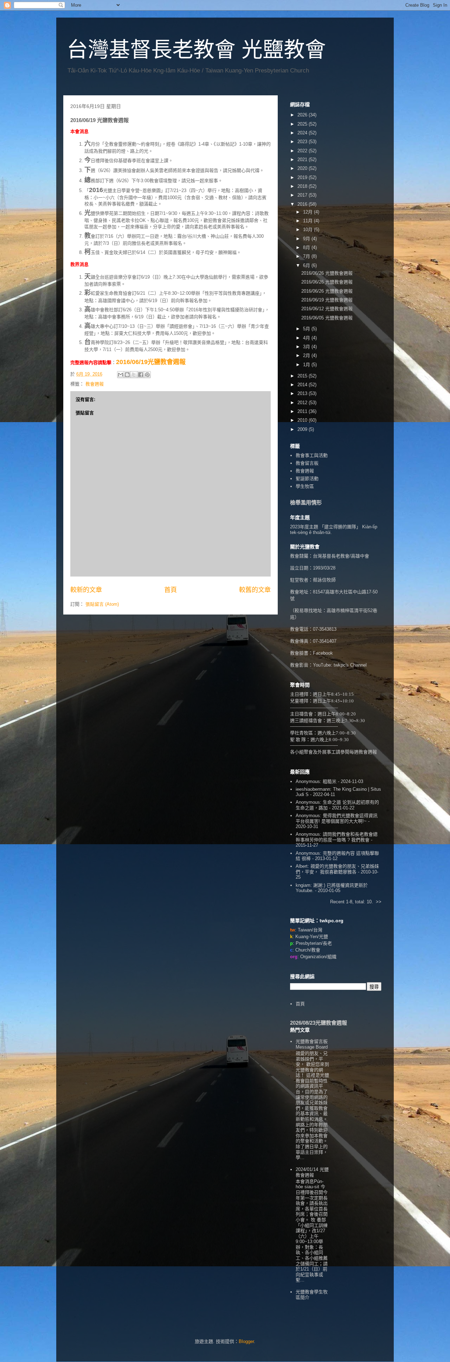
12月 (308, 212)
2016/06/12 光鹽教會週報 (327, 308)
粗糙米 (329, 781)
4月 (307, 337)
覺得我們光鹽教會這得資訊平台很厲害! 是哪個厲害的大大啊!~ (337, 818)
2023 (303, 141)
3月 (307, 346)
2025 (303, 124)
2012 (303, 402)
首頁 (170, 589)
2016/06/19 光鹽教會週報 (327, 300)
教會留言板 (307, 463)
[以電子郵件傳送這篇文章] (120, 374)
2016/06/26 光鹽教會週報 (327, 273)
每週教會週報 (363, 752)
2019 (303, 177)
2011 (303, 411)
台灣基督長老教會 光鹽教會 (196, 50)
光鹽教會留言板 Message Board (312, 1044)
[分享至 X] (133, 374)
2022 (303, 150)
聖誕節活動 (307, 478)
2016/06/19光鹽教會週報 (151, 361)
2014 (303, 384)
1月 (307, 364)
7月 (307, 256)
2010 (303, 420)
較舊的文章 (255, 589)
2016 (303, 204)
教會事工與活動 (312, 455)
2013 (303, 393)
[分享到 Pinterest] (147, 374)
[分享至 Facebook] (140, 374)
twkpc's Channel (350, 665)
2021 (303, 159)
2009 (303, 429)
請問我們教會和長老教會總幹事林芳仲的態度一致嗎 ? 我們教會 (337, 837)
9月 (307, 238)
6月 (307, 265)
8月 (307, 247)
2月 (307, 355)
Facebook (323, 653)
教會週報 (94, 384)
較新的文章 (86, 589)
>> (378, 901)
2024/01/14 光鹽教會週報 (312, 1172)
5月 (307, 328)
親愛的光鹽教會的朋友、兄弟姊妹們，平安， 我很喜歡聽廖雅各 (337, 869)
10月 (308, 229)
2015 (303, 375)
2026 (303, 114)
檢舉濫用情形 (306, 502)
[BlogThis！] (127, 374)
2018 (303, 186)
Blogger (246, 1341)
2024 (303, 132)
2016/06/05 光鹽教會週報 (327, 317)
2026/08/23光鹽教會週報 (318, 1023)
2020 (303, 168)
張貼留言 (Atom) (102, 604)
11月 (308, 220)
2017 (303, 195)
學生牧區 (305, 486)
